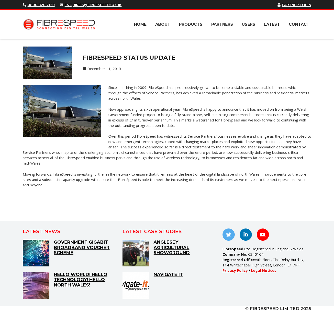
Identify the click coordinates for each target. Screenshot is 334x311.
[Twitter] (229, 234)
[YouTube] (263, 234)
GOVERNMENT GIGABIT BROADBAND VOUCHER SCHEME (82, 247)
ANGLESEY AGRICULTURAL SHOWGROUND (172, 247)
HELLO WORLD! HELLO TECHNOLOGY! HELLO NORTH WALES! (80, 280)
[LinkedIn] (246, 234)
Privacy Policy (235, 270)
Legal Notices (263, 270)
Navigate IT (168, 274)
